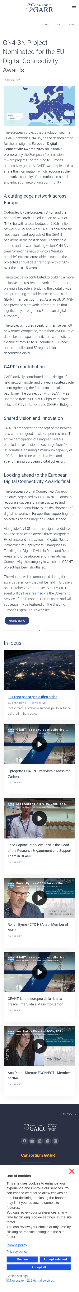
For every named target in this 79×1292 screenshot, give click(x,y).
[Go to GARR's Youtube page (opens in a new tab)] (32, 1141)
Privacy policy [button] (17, 1251)
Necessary (17, 1280)
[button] (74, 7)
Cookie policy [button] (17, 1245)
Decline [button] (22, 1259)
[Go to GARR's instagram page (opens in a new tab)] (39, 1141)
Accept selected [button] (55, 1259)
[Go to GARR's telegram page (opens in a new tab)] (47, 1141)
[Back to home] (39, 7)
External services (42, 1280)
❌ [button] (72, 1171)
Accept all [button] (38, 1267)
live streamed (33, 593)
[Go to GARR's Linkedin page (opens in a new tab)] (55, 1141)
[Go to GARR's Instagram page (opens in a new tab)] (24, 1141)
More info (17, 620)
